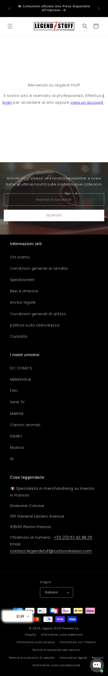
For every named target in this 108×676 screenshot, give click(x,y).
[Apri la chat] (97, 665)
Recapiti (98, 658)
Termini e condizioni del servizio (56, 650)
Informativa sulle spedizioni (62, 635)
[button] (10, 26)
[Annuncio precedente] (9, 8)
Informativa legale (73, 658)
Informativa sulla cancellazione (56, 665)
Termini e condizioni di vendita (32, 658)
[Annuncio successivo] (98, 8)
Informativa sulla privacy (36, 642)
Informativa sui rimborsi (77, 642)
